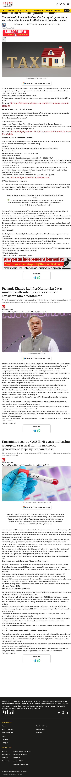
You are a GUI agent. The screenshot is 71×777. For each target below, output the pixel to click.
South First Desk (7, 309)
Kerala (57, 10)
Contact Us (5, 757)
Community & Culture (8, 732)
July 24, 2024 (48, 205)
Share (4, 37)
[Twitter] (60, 4)
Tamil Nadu (5, 739)
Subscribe (10, 10)
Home (3, 10)
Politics (19, 10)
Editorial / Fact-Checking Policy (22, 751)
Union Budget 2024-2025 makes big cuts (29, 177)
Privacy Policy (6, 754)
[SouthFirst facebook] (56, 4)
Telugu (67, 10)
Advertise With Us (18, 761)
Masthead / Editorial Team (21, 764)
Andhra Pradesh (37, 10)
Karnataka (49, 10)
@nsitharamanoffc (55, 203)
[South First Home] (7, 4)
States (4, 726)
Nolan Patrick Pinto (8, 28)
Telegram (30, 255)
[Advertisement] (35, 684)
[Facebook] (67, 712)
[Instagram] (64, 4)
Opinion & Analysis (7, 729)
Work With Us (5, 761)
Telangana (5, 742)
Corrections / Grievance (20, 754)
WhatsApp (20, 255)
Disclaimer (16, 757)
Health (27, 10)
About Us (4, 751)
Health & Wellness (41, 726)
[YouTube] (68, 4)
